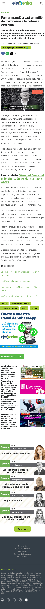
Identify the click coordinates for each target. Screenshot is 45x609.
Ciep (24, 308)
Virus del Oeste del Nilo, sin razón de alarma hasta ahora (22, 178)
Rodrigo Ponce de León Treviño (18, 481)
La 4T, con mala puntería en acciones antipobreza (21, 281)
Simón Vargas (17, 465)
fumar (34, 308)
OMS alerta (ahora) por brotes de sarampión (19, 296)
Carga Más (22, 529)
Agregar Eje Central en (14, 47)
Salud (4, 303)
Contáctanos (22, 556)
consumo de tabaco (20, 303)
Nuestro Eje (5, 12)
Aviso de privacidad (8, 569)
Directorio (22, 546)
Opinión (13, 445)
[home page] (22, 3)
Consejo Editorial (22, 548)
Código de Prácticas (22, 554)
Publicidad (22, 551)
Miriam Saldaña (17, 512)
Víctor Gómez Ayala (19, 496)
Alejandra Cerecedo (19, 449)
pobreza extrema (9, 308)
